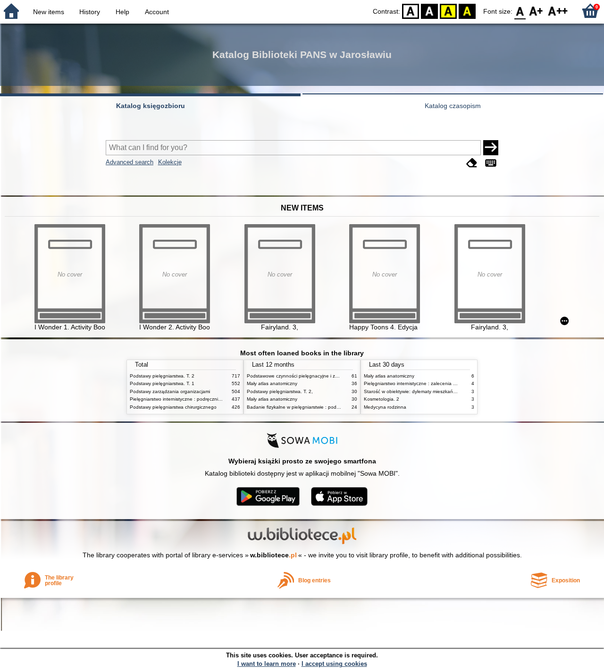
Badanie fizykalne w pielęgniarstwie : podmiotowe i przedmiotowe (317, 407)
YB (448, 11)
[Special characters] (490, 163)
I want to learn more (266, 663)
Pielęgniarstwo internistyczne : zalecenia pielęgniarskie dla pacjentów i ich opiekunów (456, 383)
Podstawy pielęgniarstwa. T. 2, (280, 391)
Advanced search (129, 162)
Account (157, 12)
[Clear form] (471, 163)
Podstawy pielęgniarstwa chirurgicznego (173, 407)
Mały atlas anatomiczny (272, 383)
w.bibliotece (273, 555)
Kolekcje (170, 162)
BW (429, 11)
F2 (558, 11)
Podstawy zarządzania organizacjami (170, 391)
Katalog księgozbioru (150, 105)
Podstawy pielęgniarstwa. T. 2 (162, 375)
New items (48, 12)
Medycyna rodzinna (385, 407)
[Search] (490, 147)
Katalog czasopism (453, 105)
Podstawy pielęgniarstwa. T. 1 (162, 383)
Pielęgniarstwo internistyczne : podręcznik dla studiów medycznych (202, 399)
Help (122, 12)
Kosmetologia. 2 (381, 399)
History (89, 12)
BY (467, 11)
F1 (536, 11)
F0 (520, 11)
